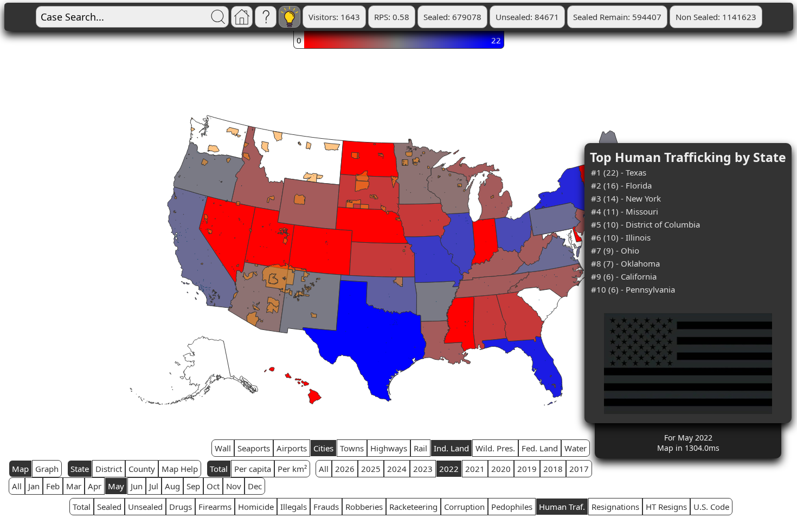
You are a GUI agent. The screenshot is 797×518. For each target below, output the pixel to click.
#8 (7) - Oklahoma (625, 263)
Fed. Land (540, 448)
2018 (553, 468)
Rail (420, 448)
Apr (94, 486)
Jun (137, 486)
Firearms (215, 506)
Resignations (615, 506)
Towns (352, 448)
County (141, 468)
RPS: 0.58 (391, 16)
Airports (292, 448)
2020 (501, 468)
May (116, 486)
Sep (193, 486)
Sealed (109, 506)
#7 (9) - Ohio (615, 250)
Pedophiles (511, 506)
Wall (223, 448)
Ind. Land (451, 448)
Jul (153, 486)
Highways (388, 448)
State (79, 468)
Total (219, 468)
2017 (579, 468)
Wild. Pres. (495, 448)
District (108, 468)
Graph (47, 468)
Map (20, 468)
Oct (213, 486)
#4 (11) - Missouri (624, 211)
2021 (475, 468)
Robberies (364, 506)
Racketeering (413, 506)
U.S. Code (711, 506)
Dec (255, 486)
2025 (371, 468)
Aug (172, 486)
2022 (449, 468)
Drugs (180, 506)
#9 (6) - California (624, 276)
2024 (397, 468)
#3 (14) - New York (626, 198)
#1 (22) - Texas (618, 172)
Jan (34, 486)
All (324, 468)
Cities (323, 448)
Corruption (464, 506)
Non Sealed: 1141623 (716, 16)
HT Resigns (666, 506)
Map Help (180, 468)
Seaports (253, 448)
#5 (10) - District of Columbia (645, 224)
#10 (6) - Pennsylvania (633, 289)
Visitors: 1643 (334, 16)
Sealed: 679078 (452, 16)
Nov (233, 486)
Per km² (292, 468)
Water (575, 448)
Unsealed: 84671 (527, 16)
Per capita (252, 468)
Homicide (256, 506)
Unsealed (145, 506)
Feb (53, 486)
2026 (345, 468)
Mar (73, 486)
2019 (527, 468)
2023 (423, 468)
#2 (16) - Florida (621, 185)
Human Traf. (562, 506)
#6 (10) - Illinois (621, 237)
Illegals (293, 506)
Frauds (326, 506)
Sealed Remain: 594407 (617, 16)
